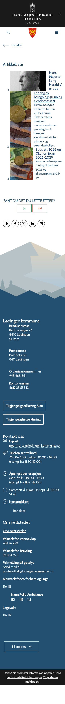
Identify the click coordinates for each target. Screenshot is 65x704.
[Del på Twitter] (23, 223)
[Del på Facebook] (15, 223)
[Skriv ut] (6, 223)
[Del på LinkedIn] (32, 223)
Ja (24, 208)
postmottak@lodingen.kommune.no (34, 445)
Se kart (14, 339)
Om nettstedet (14, 531)
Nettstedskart (19, 502)
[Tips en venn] (41, 223)
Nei (40, 208)
